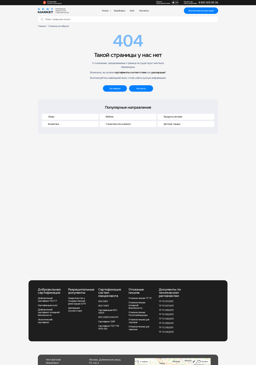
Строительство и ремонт (118, 124)
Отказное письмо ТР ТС (140, 298)
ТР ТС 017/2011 (166, 301)
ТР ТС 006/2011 (166, 318)
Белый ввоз (119, 10)
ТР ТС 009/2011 (166, 323)
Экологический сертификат (45, 321)
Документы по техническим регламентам (170, 292)
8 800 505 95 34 (208, 2)
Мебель (110, 116)
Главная (42, 26)
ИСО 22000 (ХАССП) (108, 317)
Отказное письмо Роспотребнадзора (138, 313)
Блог (132, 10)
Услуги (105, 10)
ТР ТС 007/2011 (166, 305)
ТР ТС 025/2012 (166, 332)
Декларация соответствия (75, 309)
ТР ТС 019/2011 (166, 327)
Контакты (144, 10)
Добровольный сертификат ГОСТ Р (47, 299)
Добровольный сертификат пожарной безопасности (49, 312)
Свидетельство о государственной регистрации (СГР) (77, 301)
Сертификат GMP (106, 321)
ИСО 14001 (103, 305)
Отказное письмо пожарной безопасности (137, 305)
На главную (115, 88)
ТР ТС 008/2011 (166, 310)
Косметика (53, 124)
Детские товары (172, 124)
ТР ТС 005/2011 (166, 314)
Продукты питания (173, 116)
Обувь (51, 116)
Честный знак (53, 359)
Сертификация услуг (47, 305)
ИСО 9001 (103, 301)
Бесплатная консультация (201, 10)
